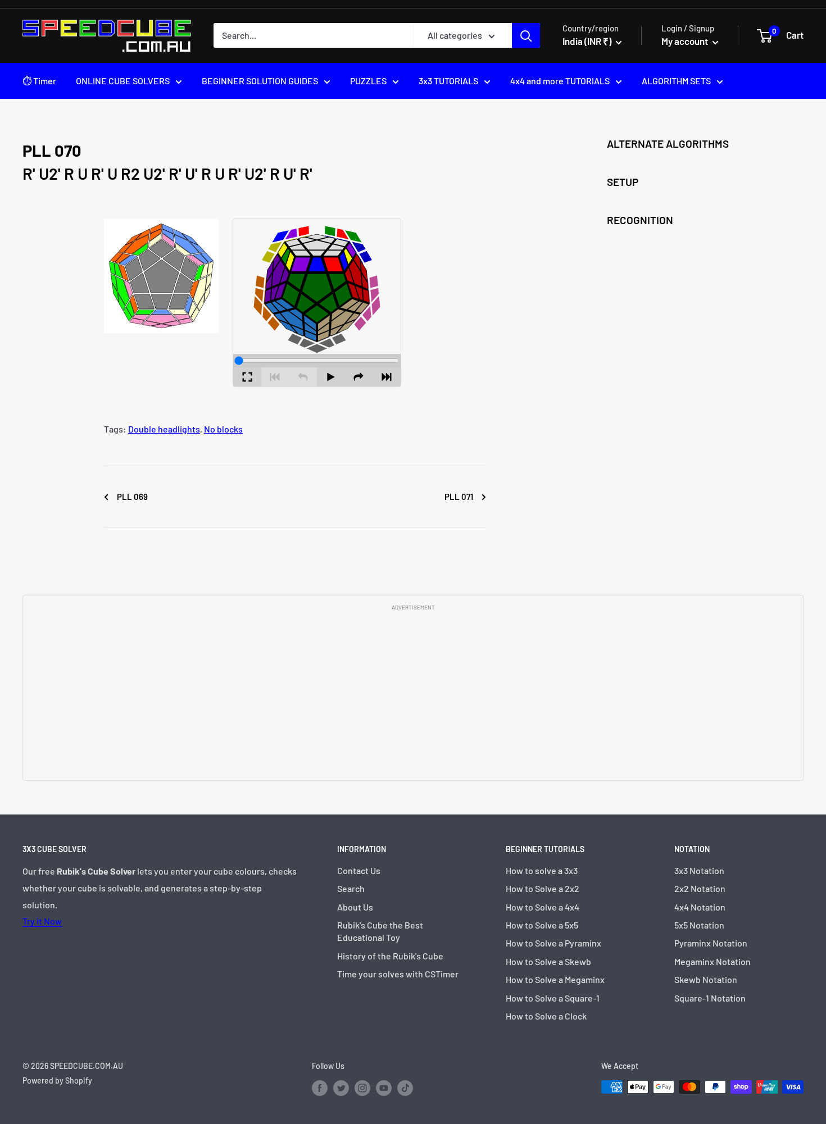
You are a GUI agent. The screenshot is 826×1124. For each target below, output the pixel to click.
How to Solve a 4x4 (542, 907)
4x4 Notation (699, 907)
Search (351, 888)
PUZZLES (368, 80)
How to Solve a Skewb (548, 961)
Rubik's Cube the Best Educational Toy (380, 931)
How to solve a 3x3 (542, 870)
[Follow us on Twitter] (341, 1088)
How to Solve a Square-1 (553, 998)
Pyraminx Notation (710, 943)
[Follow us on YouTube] (384, 1088)
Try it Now (42, 921)
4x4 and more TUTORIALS (560, 80)
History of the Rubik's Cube (390, 955)
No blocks (223, 429)
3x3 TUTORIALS (448, 80)
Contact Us (358, 870)
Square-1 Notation (710, 998)
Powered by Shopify (57, 1080)
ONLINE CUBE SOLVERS (123, 80)
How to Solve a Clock (546, 1016)
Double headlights (164, 429)
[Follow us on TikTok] (405, 1088)
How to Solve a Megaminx (555, 979)
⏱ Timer (39, 80)
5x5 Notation (699, 925)
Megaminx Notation (712, 961)
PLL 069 (131, 497)
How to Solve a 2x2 (542, 888)
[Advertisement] (413, 694)
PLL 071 (459, 497)
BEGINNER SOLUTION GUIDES (260, 80)
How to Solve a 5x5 (542, 925)
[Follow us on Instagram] (362, 1088)
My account (685, 41)
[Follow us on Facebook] (320, 1088)
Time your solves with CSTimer (398, 973)
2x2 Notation (699, 888)
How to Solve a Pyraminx (553, 943)
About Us (355, 907)
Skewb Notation (705, 979)
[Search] (526, 35)
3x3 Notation (699, 870)
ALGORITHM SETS (676, 80)
